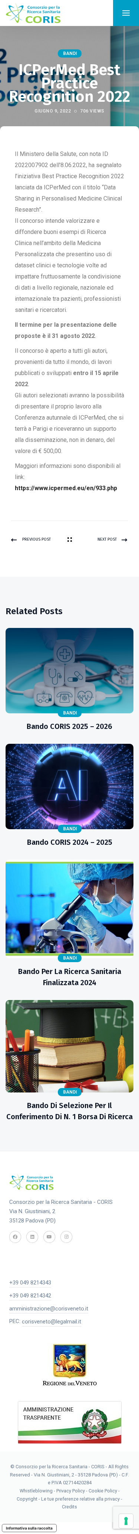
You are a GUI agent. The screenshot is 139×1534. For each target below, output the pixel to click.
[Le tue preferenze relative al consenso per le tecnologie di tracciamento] (126, 1521)
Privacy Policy (70, 1491)
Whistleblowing (36, 1491)
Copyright (28, 1499)
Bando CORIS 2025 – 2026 (69, 726)
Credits (69, 1506)
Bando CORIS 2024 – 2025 (69, 842)
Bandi (70, 53)
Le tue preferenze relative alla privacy (81, 1499)
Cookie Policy (103, 1491)
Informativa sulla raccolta (29, 1528)
